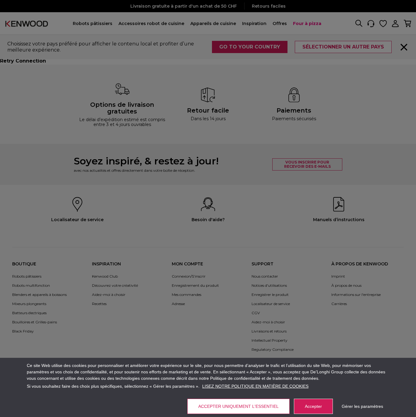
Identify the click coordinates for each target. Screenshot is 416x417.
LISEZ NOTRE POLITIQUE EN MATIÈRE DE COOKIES (255, 386)
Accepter (313, 406)
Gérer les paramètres (362, 406)
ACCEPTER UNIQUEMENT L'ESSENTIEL (238, 406)
